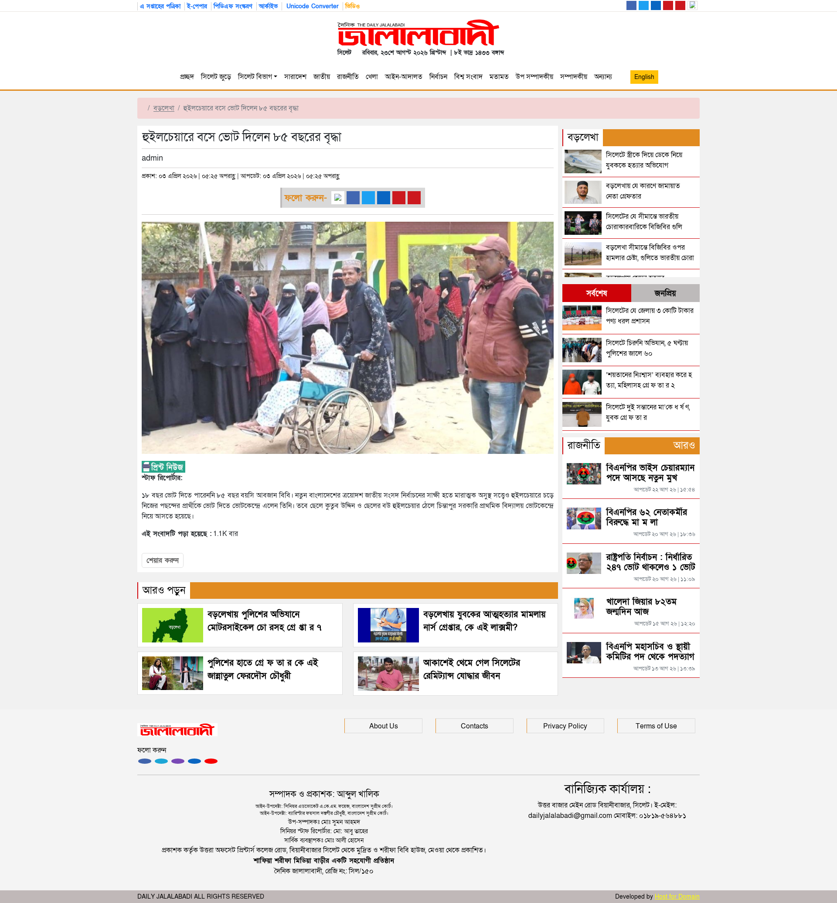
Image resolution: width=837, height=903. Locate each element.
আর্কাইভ (268, 6)
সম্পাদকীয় (573, 77)
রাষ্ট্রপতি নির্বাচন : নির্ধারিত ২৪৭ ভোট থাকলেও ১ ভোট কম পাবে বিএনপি (650, 567)
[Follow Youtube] (211, 761)
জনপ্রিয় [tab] (665, 293)
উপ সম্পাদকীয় (534, 77)
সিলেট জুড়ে (216, 77)
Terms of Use (656, 726)
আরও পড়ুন (164, 590)
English (644, 77)
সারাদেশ (295, 77)
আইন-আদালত (403, 77)
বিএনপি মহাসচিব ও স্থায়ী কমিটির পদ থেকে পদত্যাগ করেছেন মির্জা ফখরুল (650, 657)
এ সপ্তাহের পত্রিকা (160, 6)
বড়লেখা (163, 108)
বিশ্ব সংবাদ (468, 77)
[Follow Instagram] (161, 761)
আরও (684, 445)
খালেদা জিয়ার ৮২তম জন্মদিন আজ (641, 607)
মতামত (499, 77)
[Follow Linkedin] (194, 761)
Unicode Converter (311, 6)
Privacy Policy (565, 726)
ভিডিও (352, 6)
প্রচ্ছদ (187, 77)
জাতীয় (321, 77)
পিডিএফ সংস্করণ (233, 6)
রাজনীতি (348, 77)
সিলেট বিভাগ (255, 77)
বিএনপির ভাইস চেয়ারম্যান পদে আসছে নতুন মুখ (650, 473)
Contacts (474, 726)
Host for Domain (677, 897)
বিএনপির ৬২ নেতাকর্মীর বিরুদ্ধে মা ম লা (646, 517)
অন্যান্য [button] (605, 77)
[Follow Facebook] (144, 761)
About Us (383, 726)
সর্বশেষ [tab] (596, 293)
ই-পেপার (197, 6)
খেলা (372, 77)
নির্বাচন (438, 77)
